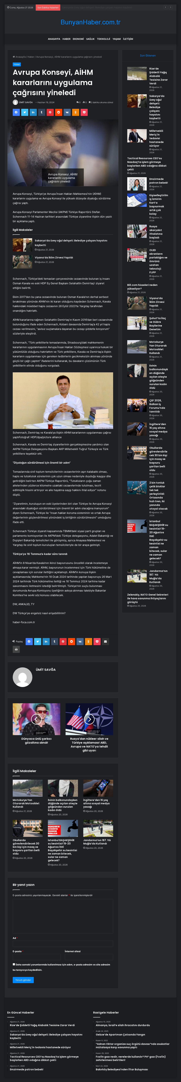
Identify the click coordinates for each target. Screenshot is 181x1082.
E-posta (18, 951)
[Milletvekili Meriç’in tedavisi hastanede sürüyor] (137, 135)
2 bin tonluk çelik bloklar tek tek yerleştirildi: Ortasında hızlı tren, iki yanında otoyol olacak (158, 495)
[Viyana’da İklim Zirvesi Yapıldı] (22, 262)
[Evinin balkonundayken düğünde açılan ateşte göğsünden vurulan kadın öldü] (63, 788)
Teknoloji (103, 38)
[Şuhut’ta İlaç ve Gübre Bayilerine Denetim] (137, 323)
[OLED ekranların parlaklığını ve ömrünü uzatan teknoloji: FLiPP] (137, 255)
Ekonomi (78, 38)
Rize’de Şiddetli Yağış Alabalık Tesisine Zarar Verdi (158, 76)
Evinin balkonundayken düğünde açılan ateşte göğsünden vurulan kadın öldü (62, 805)
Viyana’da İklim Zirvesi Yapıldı (54, 257)
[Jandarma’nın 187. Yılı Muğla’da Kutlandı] (98, 828)
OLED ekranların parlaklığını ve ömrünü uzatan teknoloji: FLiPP (158, 261)
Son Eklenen (148, 55)
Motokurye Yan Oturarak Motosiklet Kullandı (26, 803)
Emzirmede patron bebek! (158, 180)
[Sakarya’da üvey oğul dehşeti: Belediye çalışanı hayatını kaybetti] (22, 245)
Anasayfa (54, 38)
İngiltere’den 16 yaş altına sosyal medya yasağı (96, 803)
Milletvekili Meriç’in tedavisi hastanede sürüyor (87, 7)
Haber (66, 38)
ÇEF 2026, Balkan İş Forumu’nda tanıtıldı (157, 406)
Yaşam (117, 38)
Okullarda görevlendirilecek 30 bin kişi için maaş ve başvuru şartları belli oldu (26, 846)
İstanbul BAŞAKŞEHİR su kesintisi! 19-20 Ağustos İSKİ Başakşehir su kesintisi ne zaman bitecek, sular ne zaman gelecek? (62, 850)
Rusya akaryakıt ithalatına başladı (155, 232)
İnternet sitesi (73, 951)
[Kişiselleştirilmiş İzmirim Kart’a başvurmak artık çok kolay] (137, 200)
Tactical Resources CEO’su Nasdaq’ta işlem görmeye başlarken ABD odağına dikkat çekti (147, 164)
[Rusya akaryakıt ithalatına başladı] (137, 231)
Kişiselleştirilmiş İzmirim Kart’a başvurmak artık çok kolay (158, 205)
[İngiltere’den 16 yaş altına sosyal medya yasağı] (98, 788)
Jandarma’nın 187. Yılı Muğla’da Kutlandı (97, 841)
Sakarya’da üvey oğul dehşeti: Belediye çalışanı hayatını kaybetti (156, 107)
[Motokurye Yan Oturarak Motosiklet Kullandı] (28, 788)
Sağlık (90, 38)
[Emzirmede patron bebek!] (137, 184)
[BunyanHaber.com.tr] (90, 22)
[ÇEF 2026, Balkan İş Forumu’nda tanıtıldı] (137, 405)
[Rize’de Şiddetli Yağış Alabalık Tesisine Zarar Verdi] (137, 73)
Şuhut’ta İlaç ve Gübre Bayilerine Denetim (157, 323)
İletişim (128, 38)
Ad (15, 938)
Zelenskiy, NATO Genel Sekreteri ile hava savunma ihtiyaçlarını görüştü (147, 598)
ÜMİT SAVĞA (26, 102)
